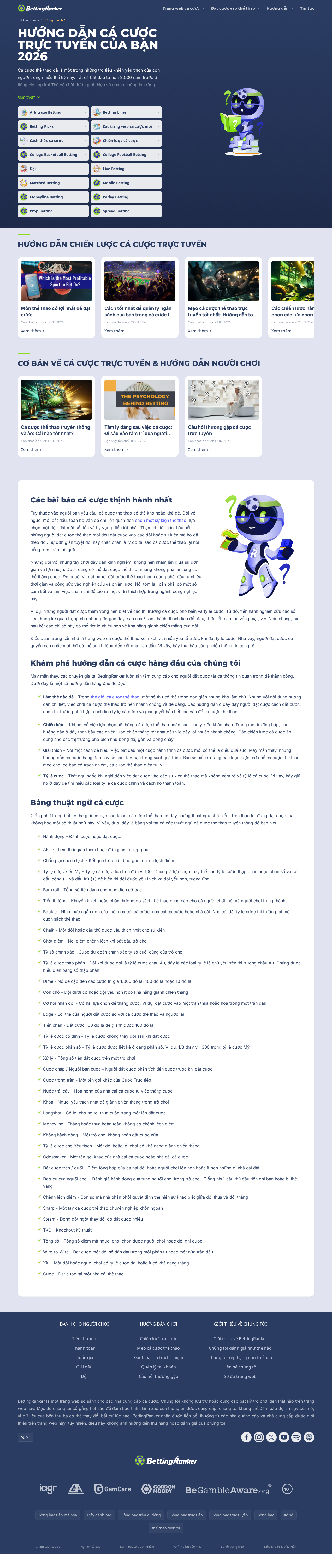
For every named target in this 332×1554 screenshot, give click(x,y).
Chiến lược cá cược (158, 1339)
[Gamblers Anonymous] (75, 1489)
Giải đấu (84, 1367)
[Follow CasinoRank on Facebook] (246, 1437)
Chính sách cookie (48, 1547)
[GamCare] (112, 1489)
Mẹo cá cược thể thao (158, 1348)
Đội (84, 1376)
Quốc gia (84, 1357)
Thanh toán (84, 1348)
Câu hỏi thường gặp (158, 1376)
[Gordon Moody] (158, 1489)
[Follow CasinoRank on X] (271, 1437)
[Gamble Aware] (229, 1489)
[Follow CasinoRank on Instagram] (259, 1437)
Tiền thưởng (84, 1339)
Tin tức (307, 8)
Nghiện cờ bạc (90, 1547)
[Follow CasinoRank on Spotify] (296, 1437)
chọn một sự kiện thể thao (160, 520)
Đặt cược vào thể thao (233, 8)
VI (23, 1437)
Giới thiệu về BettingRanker (240, 1339)
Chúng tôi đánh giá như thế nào (240, 1348)
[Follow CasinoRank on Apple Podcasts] (309, 1437)
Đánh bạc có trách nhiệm (158, 1357)
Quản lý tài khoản (158, 1367)
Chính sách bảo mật (187, 1547)
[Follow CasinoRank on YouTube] (284, 1437)
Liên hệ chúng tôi (240, 1367)
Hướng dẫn (277, 8)
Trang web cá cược (181, 8)
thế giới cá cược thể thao (115, 697)
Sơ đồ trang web (240, 1376)
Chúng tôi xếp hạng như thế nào (240, 1357)
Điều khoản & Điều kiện (280, 1547)
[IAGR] (48, 1489)
